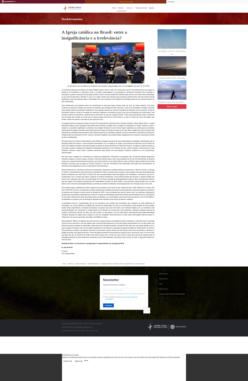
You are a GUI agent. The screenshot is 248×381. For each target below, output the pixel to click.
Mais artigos (172, 106)
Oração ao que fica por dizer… (171, 102)
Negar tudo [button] (79, 361)
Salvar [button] (86, 361)
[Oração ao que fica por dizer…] (172, 94)
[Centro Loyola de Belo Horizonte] (71, 8)
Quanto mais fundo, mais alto (172, 78)
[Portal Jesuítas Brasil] (9, 1)
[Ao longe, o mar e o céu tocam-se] (172, 43)
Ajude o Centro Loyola (126, 1)
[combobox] (207, 1)
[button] (121, 8)
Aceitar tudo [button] (67, 361)
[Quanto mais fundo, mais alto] (172, 71)
